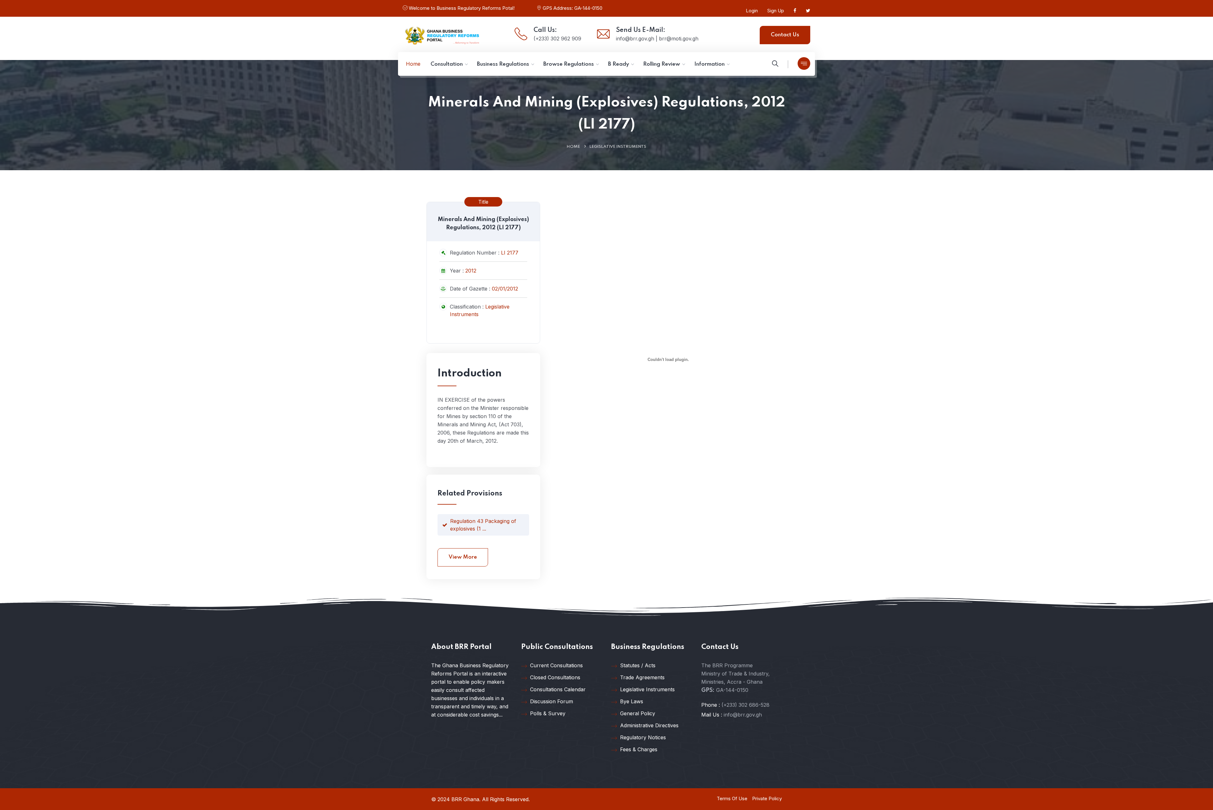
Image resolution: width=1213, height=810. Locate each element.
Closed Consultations (555, 677)
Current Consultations (556, 665)
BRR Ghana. (465, 799)
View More (463, 557)
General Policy (637, 713)
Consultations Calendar (558, 689)
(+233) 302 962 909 (557, 38)
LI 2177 (509, 252)
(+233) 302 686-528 (745, 705)
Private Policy (767, 798)
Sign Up (775, 11)
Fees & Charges (638, 749)
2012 (470, 270)
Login (752, 11)
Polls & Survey (547, 713)
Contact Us (785, 35)
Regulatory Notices (643, 737)
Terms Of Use (732, 798)
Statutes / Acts (637, 665)
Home (573, 147)
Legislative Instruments (617, 147)
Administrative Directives (649, 725)
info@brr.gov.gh (743, 714)
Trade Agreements (642, 677)
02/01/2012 (505, 288)
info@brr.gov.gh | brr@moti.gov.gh (657, 38)
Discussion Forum (551, 701)
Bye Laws (631, 701)
